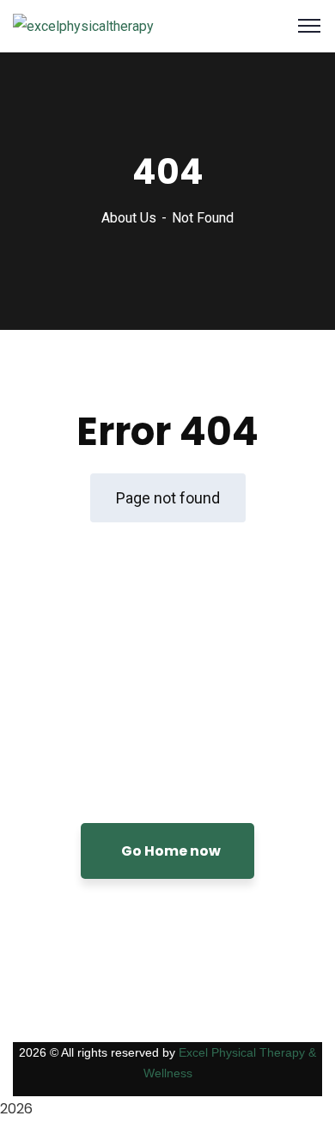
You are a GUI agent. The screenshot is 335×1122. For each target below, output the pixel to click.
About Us (128, 218)
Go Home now (171, 851)
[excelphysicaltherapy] (83, 25)
